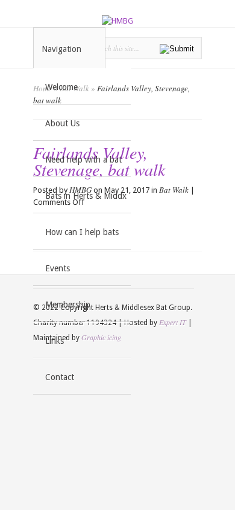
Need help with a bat (83, 159)
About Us (62, 123)
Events (57, 268)
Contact (59, 377)
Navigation (61, 49)
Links (54, 341)
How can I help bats (82, 232)
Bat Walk (174, 189)
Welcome (61, 87)
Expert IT (172, 322)
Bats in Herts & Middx (86, 196)
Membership (67, 304)
